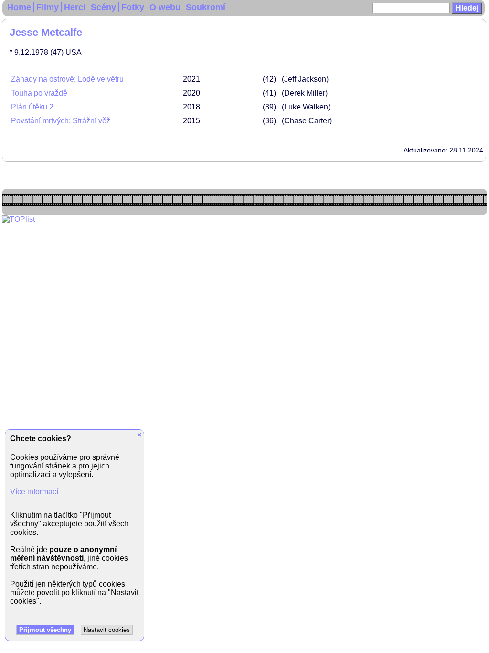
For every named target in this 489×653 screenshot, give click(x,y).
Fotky (132, 7)
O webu (165, 7)
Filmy (47, 7)
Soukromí (205, 7)
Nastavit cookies (107, 629)
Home (19, 7)
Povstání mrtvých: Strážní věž (60, 121)
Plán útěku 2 (32, 107)
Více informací (34, 492)
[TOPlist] (18, 219)
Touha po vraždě (39, 93)
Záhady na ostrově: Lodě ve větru (67, 79)
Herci (74, 7)
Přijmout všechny (45, 629)
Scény (103, 7)
